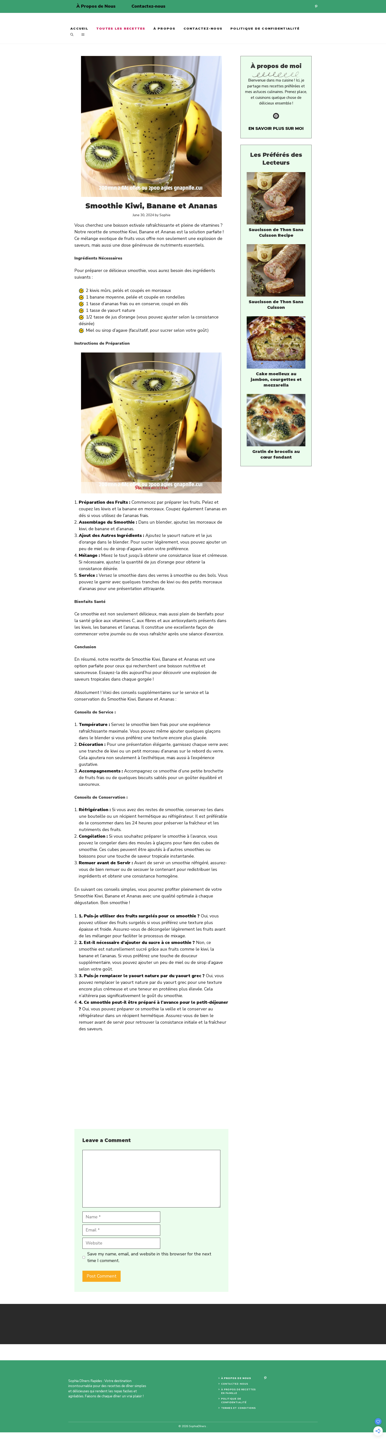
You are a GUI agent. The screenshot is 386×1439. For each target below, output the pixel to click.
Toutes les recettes (120, 28)
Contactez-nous (148, 6)
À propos (164, 28)
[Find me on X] (276, 116)
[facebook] (265, 1377)
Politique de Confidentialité (265, 28)
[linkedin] (316, 6)
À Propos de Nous (95, 6)
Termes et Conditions (238, 1408)
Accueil (79, 28)
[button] (71, 35)
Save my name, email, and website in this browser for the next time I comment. (149, 1257)
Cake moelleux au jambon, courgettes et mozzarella (276, 379)
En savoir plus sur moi (276, 128)
